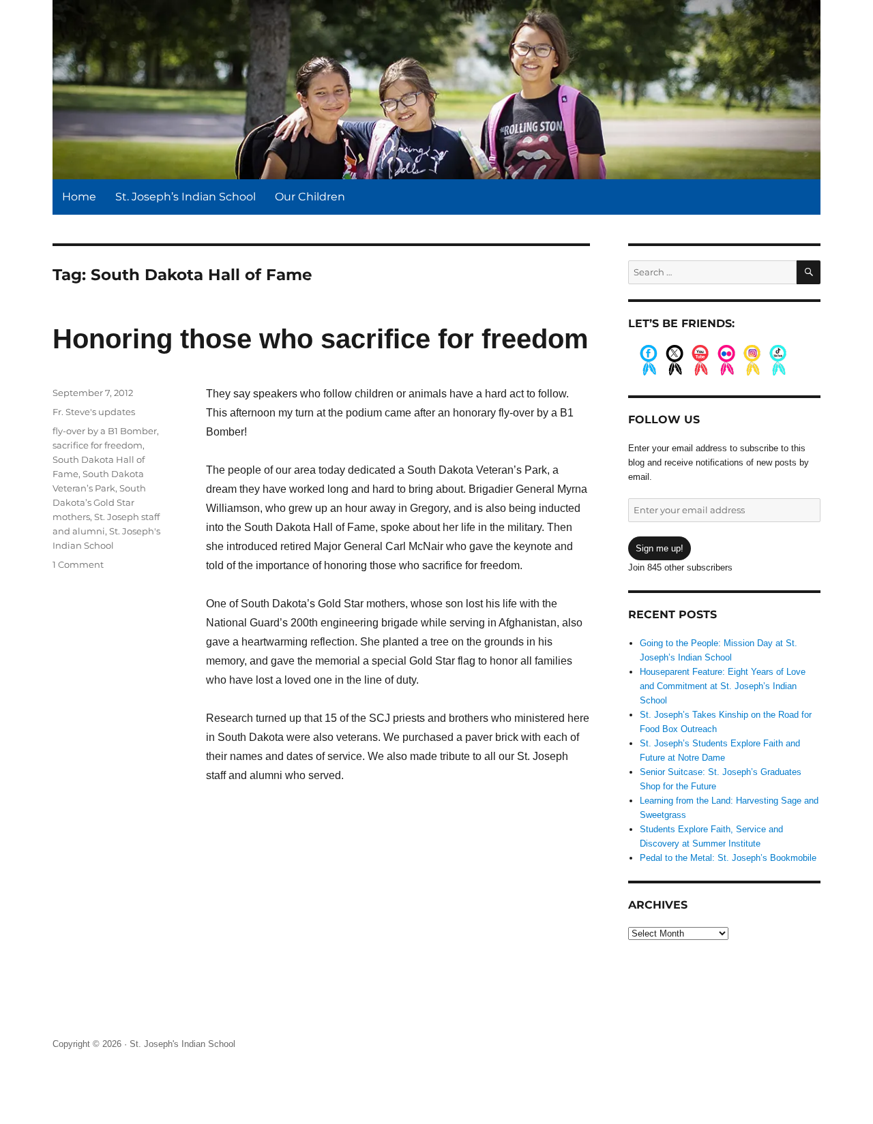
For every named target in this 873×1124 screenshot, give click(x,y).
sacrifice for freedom (98, 445)
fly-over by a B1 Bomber (105, 430)
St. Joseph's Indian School (182, 1044)
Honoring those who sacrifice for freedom (321, 339)
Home (79, 196)
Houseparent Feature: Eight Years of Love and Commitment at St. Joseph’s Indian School (722, 686)
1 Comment (78, 564)
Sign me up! (659, 548)
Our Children (310, 196)
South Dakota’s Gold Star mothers (99, 502)
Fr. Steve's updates (94, 411)
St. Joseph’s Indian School (185, 196)
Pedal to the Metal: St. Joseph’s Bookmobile (728, 858)
